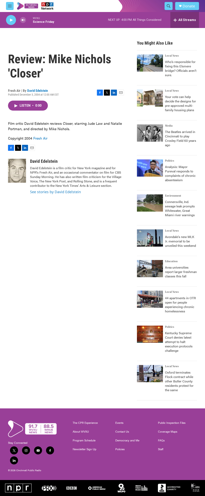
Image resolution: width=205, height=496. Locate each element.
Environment (173, 195)
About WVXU (81, 431)
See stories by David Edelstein (55, 191)
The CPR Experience (85, 422)
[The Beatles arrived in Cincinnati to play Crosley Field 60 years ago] (150, 133)
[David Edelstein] (17, 171)
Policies (120, 449)
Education (171, 261)
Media (169, 125)
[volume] (23, 20)
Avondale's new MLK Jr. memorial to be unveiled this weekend (180, 241)
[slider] (29, 20)
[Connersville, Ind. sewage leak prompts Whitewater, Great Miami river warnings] (150, 203)
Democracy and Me (127, 440)
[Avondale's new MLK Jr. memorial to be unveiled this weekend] (150, 238)
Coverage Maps (167, 431)
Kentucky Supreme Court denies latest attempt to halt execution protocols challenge (179, 342)
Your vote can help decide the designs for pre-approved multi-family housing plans (180, 103)
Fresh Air (40, 138)
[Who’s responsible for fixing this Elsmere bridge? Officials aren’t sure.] (150, 63)
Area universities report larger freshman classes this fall (181, 271)
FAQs (161, 440)
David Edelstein (37, 91)
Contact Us (122, 431)
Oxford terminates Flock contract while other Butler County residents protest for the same (179, 381)
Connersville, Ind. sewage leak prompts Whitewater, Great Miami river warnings (180, 208)
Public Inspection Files (172, 422)
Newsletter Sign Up (84, 449)
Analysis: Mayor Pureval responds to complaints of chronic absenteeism (180, 173)
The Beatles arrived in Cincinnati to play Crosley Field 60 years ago (180, 138)
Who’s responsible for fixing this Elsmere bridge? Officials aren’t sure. (180, 68)
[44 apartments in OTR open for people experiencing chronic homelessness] (150, 299)
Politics (169, 160)
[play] (11, 20)
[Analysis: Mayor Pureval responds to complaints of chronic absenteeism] (150, 168)
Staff (160, 449)
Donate (189, 6)
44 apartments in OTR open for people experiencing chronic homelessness (180, 304)
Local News (172, 55)
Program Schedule (84, 440)
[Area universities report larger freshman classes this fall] (150, 268)
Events (119, 422)
